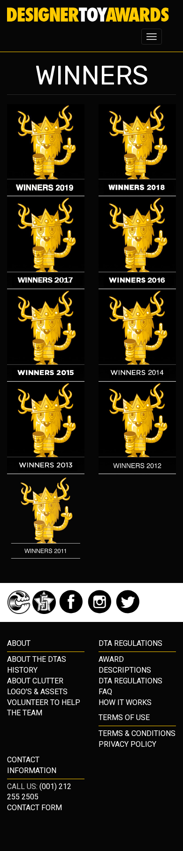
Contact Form (34, 807)
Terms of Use (124, 717)
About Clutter (35, 680)
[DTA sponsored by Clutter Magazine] (19, 611)
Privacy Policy (127, 744)
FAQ (105, 691)
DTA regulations (130, 643)
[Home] (88, 15)
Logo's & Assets (37, 691)
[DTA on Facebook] (72, 611)
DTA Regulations (130, 680)
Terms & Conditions (137, 733)
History (22, 670)
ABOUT (18, 643)
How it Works (125, 702)
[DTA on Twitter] (127, 611)
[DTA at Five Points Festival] (45, 611)
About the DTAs (36, 659)
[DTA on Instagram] (100, 611)
